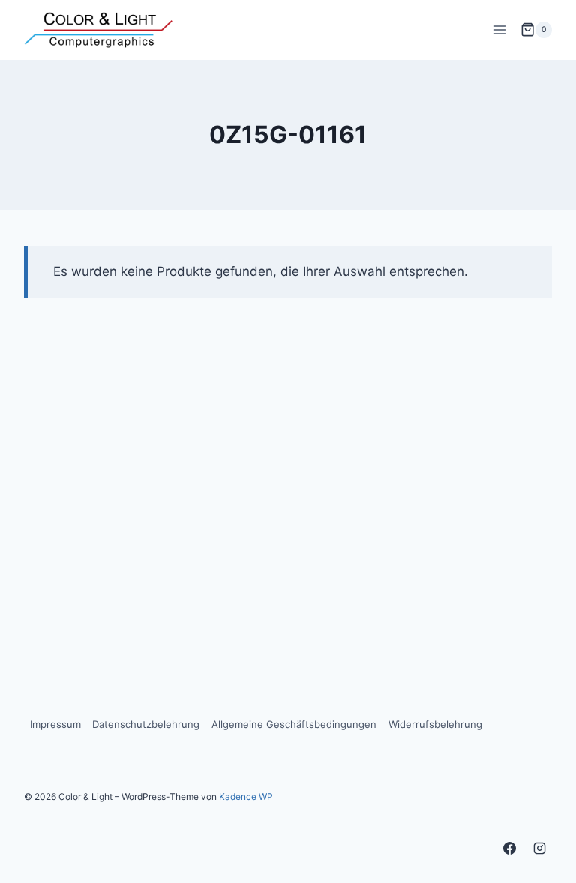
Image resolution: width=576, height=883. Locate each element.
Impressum (55, 724)
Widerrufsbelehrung (435, 724)
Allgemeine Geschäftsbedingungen (294, 724)
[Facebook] (510, 848)
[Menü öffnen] (499, 29)
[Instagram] (539, 848)
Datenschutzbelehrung (146, 724)
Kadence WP (246, 796)
